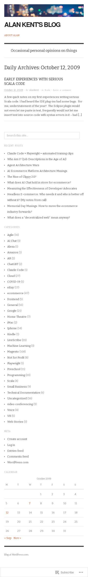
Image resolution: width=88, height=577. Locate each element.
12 (7, 512)
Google (11, 310)
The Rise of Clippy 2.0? (21, 176)
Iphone (12, 328)
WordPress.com (17, 462)
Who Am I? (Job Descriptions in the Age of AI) (36, 159)
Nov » (17, 538)
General (12, 305)
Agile (10, 234)
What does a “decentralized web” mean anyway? (38, 217)
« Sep (8, 538)
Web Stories (15, 421)
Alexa (11, 246)
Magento (13, 351)
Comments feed (18, 456)
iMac (10, 322)
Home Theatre (16, 316)
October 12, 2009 (13, 90)
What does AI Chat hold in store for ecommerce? (39, 182)
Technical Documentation (23, 392)
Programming (16, 375)
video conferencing (20, 404)
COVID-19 (13, 281)
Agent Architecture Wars (23, 165)
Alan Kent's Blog (32, 24)
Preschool (13, 369)
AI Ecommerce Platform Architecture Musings (37, 171)
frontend (13, 299)
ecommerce (15, 293)
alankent (34, 90)
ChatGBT (12, 264)
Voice (11, 410)
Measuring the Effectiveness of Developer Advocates (42, 188)
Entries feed (15, 450)
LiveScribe (14, 340)
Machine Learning (19, 345)
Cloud (11, 275)
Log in (11, 445)
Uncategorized (17, 398)
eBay (10, 287)
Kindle (11, 334)
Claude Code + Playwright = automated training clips (40, 153)
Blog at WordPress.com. (16, 554)
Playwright (13, 363)
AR (9, 258)
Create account (17, 439)
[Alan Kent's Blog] (44, 8)
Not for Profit (15, 357)
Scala (47, 89)
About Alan (11, 35)
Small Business (17, 386)
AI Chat (12, 240)
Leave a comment (62, 89)
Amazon (12, 252)
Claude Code (15, 270)
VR (9, 416)
